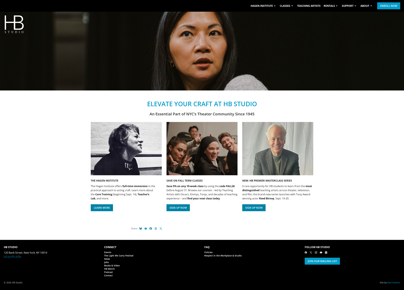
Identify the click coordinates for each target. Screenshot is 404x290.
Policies (208, 252)
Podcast (108, 272)
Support (348, 6)
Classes (285, 6)
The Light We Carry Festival (118, 255)
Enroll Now (388, 6)
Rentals (329, 6)
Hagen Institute (262, 6)
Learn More (102, 207)
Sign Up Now (178, 207)
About (364, 6)
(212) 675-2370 (12, 256)
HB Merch (109, 268)
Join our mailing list (322, 261)
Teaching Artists (309, 6)
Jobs (106, 262)
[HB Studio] (7, 5)
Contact (108, 275)
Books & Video (112, 265)
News (107, 258)
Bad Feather (393, 282)
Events (107, 252)
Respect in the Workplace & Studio (223, 255)
